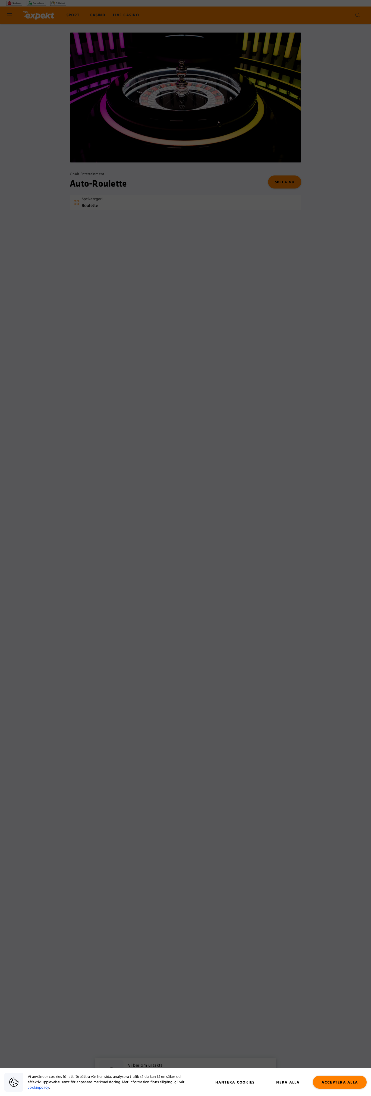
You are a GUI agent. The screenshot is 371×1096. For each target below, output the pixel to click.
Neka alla (288, 1082)
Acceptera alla (340, 1082)
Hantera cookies (235, 1082)
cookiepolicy (38, 1087)
